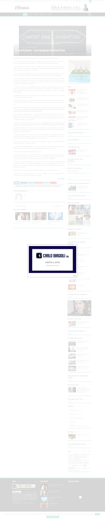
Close (75, 275)
